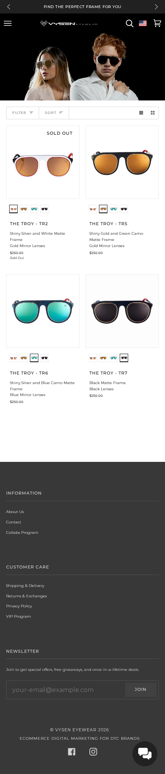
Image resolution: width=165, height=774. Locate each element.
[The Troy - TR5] (122, 162)
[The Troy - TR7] (122, 311)
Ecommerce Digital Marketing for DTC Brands (80, 738)
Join (141, 689)
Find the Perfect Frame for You (83, 6)
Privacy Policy (19, 605)
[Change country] (143, 23)
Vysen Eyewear (76, 729)
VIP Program (18, 616)
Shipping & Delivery (25, 585)
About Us (15, 511)
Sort (50, 112)
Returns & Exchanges (26, 595)
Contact (13, 522)
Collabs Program (22, 532)
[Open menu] (9, 23)
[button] (13, 210)
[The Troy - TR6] (42, 311)
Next (156, 7)
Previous (8, 7)
